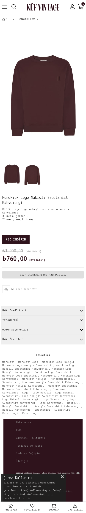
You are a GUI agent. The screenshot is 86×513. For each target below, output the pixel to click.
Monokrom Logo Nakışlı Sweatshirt (27, 365)
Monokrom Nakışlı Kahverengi (23, 385)
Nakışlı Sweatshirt (16, 406)
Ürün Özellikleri (14, 310)
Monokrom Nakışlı (34, 378)
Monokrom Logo (28, 361)
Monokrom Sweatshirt (62, 385)
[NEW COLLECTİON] (13, 19)
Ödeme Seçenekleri (15, 329)
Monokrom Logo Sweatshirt (53, 372)
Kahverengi (30, 413)
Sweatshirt (42, 409)
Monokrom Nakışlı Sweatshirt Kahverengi (51, 382)
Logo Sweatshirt (54, 399)
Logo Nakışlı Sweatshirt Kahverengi (48, 396)
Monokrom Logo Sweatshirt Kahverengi (29, 375)
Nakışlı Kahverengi (16, 409)
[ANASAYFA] (6, 19)
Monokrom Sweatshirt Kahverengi (25, 389)
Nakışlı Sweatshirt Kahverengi (57, 406)
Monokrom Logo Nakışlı (58, 361)
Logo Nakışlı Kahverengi (20, 399)
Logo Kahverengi (51, 402)
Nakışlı (72, 402)
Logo (25, 392)
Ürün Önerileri (13, 339)
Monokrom (8, 361)
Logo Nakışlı (42, 392)
